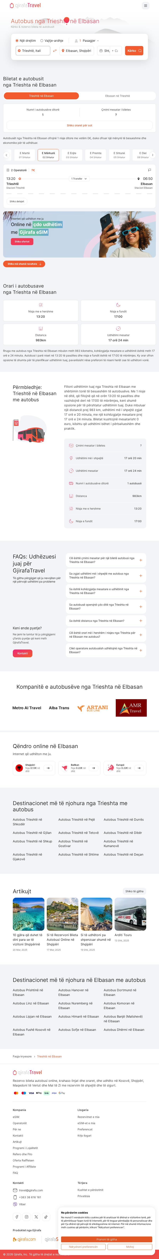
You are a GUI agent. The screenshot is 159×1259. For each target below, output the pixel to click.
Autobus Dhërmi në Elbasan (124, 1030)
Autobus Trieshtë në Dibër (123, 833)
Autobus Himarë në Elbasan (78, 1016)
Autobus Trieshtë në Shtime (78, 854)
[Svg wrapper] (24, 1239)
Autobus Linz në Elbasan (31, 1003)
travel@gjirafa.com (31, 1190)
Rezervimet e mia (88, 1117)
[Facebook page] (17, 1217)
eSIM (16, 1117)
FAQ (15, 1172)
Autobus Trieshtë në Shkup (32, 841)
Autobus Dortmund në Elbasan (120, 992)
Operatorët (20, 1123)
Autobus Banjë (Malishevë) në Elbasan (123, 1018)
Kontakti (22, 653)
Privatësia (84, 1196)
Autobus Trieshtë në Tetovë (78, 833)
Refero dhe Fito (22, 1154)
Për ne (17, 1129)
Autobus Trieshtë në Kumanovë (118, 843)
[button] (106, 560)
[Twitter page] (36, 1217)
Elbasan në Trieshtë (117, 95)
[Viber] (15, 1204)
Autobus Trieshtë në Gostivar (73, 843)
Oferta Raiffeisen (23, 1160)
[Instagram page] (26, 1217)
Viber (22, 1204)
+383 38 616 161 (30, 1197)
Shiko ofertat (22, 241)
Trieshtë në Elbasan (41, 95)
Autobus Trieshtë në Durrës (124, 819)
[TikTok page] (46, 1217)
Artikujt (17, 1141)
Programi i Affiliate (24, 1166)
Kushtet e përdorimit (90, 1189)
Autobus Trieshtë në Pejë (76, 819)
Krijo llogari (84, 1135)
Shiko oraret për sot (79, 125)
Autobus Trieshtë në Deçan (123, 854)
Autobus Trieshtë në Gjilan (32, 833)
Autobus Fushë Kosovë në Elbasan (31, 1032)
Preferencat (85, 1129)
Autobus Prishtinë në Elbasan (28, 992)
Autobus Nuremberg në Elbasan (75, 1005)
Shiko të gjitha (134, 891)
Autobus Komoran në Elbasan (119, 1005)
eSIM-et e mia (86, 1123)
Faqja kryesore (22, 1056)
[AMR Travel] (131, 708)
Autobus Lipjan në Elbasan (32, 1016)
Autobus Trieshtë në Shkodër (27, 822)
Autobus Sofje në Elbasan (77, 1030)
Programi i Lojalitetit (25, 1148)
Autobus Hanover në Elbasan (73, 992)
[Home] (25, 5)
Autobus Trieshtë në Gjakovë (27, 856)
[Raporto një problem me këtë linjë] (150, 170)
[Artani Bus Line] (92, 708)
